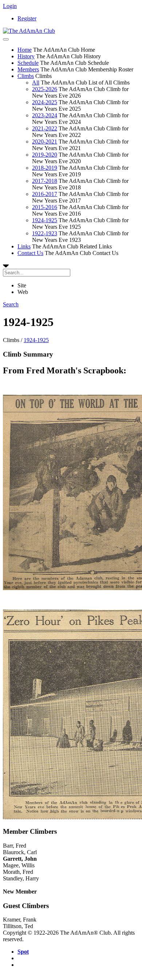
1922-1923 (44, 233)
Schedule (28, 63)
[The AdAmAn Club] (29, 31)
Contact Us (30, 253)
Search (11, 304)
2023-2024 (44, 115)
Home (24, 50)
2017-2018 (44, 181)
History (26, 56)
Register (26, 18)
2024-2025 (44, 102)
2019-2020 (44, 155)
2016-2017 (44, 194)
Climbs (25, 76)
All (35, 82)
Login (10, 6)
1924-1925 (44, 220)
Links (24, 246)
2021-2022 (44, 128)
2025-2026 (44, 89)
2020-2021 (44, 141)
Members (28, 69)
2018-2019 (44, 168)
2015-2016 (44, 207)
